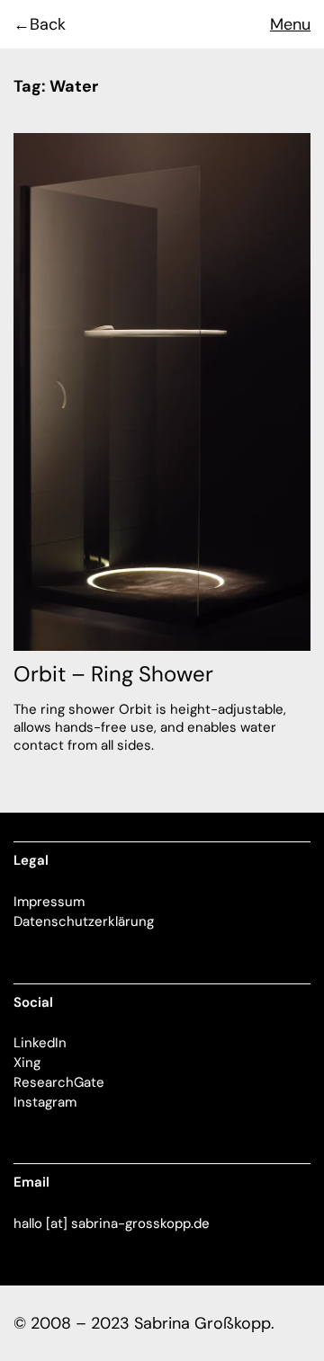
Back (48, 24)
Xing (27, 1063)
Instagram (45, 1102)
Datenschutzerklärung (84, 921)
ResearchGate (59, 1082)
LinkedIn (40, 1043)
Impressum (49, 902)
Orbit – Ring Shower (113, 674)
